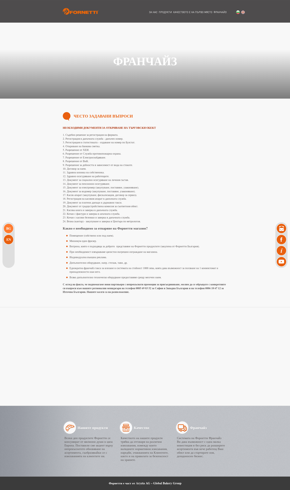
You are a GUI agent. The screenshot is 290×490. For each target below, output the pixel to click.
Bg (8, 228)
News (281, 251)
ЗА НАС (153, 12)
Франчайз (198, 427)
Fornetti (80, 11)
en (243, 12)
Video (281, 262)
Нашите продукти (93, 427)
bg (238, 12)
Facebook (281, 240)
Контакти (281, 228)
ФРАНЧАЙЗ (220, 12)
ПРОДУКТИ (165, 12)
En (8, 239)
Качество (141, 427)
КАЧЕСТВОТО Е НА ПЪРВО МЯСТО (192, 12)
